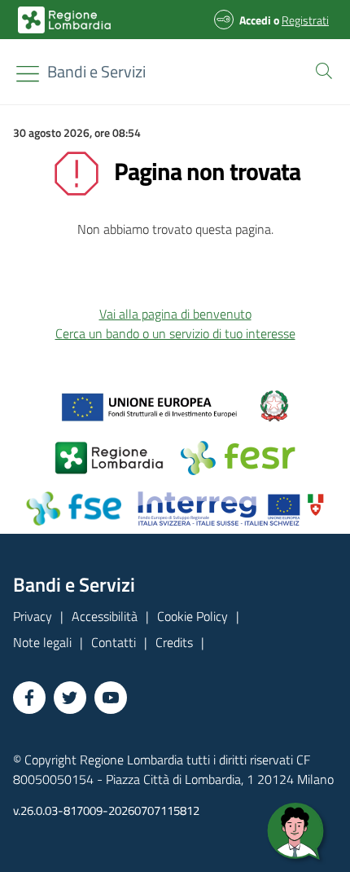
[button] (320, 69)
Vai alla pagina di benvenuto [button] (175, 314)
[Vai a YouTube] (110, 697)
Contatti (113, 642)
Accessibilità (105, 616)
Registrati (305, 20)
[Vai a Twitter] (70, 697)
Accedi (255, 20)
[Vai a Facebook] (29, 697)
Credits (174, 642)
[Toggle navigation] (27, 73)
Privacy (32, 616)
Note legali (42, 642)
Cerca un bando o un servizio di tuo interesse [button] (175, 333)
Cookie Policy (192, 616)
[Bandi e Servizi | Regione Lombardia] (64, 20)
